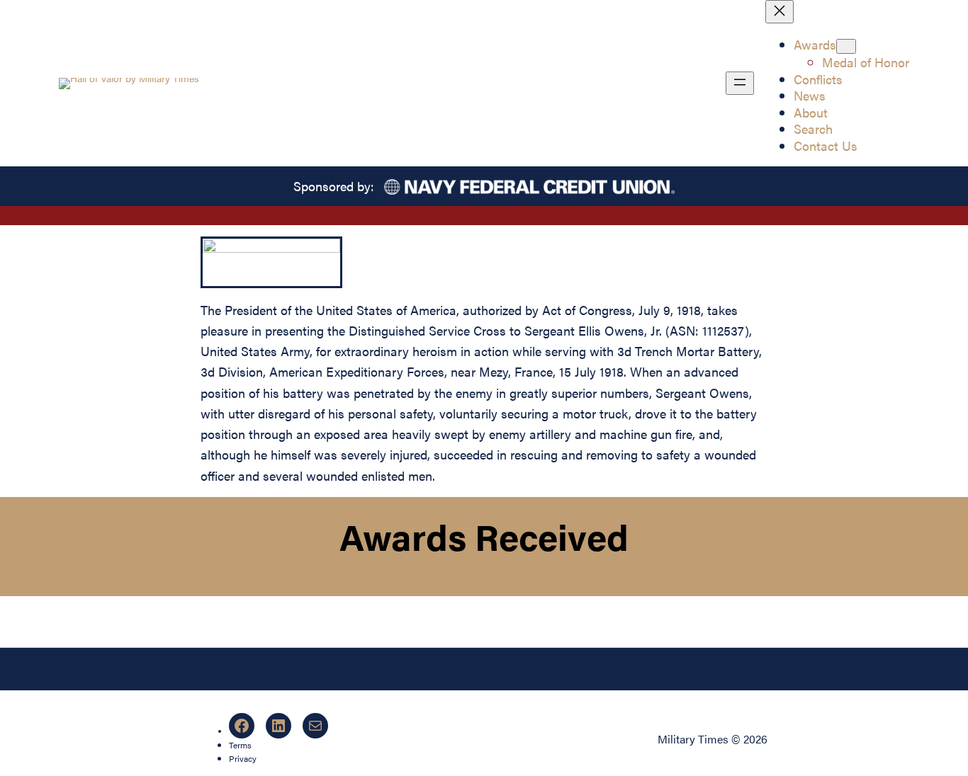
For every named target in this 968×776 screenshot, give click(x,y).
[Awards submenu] (846, 46)
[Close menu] (779, 11)
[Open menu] (740, 83)
